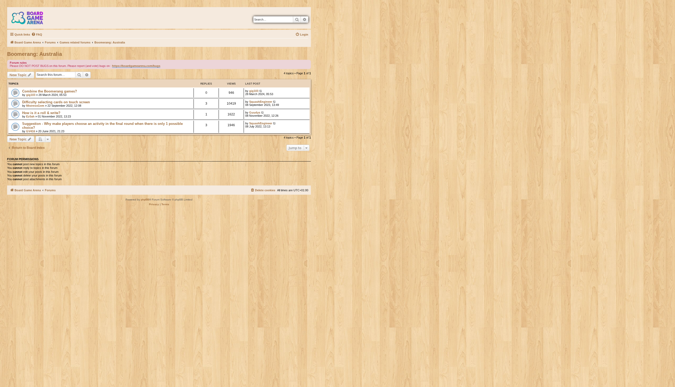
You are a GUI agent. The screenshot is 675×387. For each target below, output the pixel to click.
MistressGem (35, 105)
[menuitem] (36, 34)
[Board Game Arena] (31, 17)
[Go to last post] (261, 90)
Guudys (254, 112)
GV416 (30, 131)
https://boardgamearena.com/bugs (136, 65)
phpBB (145, 199)
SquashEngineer (260, 101)
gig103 (30, 94)
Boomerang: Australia (34, 54)
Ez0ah (30, 116)
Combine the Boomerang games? (49, 91)
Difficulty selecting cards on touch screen (56, 102)
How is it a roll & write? (41, 113)
